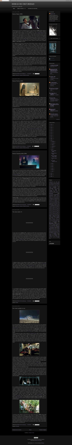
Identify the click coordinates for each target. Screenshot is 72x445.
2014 (51, 130)
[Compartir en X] (37, 73)
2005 (51, 176)
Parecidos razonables (52, 219)
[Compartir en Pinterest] (38, 73)
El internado (21, 239)
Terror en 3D (57, 231)
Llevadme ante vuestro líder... (33, 8)
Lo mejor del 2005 (52, 206)
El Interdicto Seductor (54, 114)
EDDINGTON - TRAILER (54, 94)
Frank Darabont (55, 196)
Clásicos (58, 188)
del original (20, 98)
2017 (51, 125)
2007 (51, 173)
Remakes (24, 75)
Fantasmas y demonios (19, 75)
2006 (51, 174)
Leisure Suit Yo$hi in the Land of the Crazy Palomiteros (54, 84)
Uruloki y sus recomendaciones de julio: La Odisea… (54, 78)
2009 (51, 138)
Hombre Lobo (52, 13)
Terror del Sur (54, 230)
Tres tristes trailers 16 (17, 212)
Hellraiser (56, 201)
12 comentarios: (29, 73)
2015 (51, 129)
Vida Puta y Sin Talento (54, 88)
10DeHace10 (51, 181)
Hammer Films (51, 201)
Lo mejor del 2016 (54, 213)
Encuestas (57, 192)
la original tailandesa (40, 32)
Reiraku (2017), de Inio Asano (54, 90)
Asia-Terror (57, 183)
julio (52, 149)
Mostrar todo (57, 119)
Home (14, 8)
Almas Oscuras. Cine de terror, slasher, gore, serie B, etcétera (54, 104)
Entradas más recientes (17, 429)
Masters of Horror (56, 216)
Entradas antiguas (42, 429)
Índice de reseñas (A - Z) (21, 8)
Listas (57, 205)
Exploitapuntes (51, 194)
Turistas (24, 418)
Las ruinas (29, 418)
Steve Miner (54, 228)
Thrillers (55, 234)
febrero (52, 169)
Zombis (58, 237)
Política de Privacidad (38, 440)
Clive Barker (54, 189)
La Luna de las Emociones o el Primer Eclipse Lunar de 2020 (54, 115)
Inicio (30, 429)
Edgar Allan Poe (51, 192)
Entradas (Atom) (31, 432)
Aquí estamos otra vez (53, 66)
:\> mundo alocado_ (53, 82)
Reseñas (27, 75)
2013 (51, 132)
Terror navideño (53, 232)
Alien (54, 182)
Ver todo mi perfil (52, 20)
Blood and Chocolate (19, 397)
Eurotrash (51, 193)
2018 (51, 124)
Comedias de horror (53, 190)
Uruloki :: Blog (52, 76)
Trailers (17, 302)
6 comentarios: (29, 146)
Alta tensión (44, 263)
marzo (52, 168)
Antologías (52, 183)
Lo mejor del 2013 (54, 211)
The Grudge (25, 39)
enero (52, 171)
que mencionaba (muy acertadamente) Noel (35, 128)
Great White (52, 106)
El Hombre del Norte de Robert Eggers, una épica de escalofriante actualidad (54, 99)
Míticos (52, 217)
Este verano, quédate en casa (19, 308)
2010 (51, 136)
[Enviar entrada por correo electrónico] (33, 73)
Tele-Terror (54, 229)
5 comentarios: (29, 424)
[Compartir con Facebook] (37, 146)
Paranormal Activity (55, 218)
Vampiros (55, 235)
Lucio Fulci (56, 214)
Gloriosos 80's (53, 199)
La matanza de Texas (33, 333)
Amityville (57, 182)
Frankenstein (51, 197)
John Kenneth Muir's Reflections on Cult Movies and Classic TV (54, 70)
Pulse (14, 178)
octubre (52, 144)
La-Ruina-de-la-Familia (54, 65)
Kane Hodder (55, 203)
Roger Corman (55, 224)
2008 (51, 140)
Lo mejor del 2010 (54, 209)
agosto (52, 147)
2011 (51, 135)
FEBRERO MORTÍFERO (54, 110)
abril (52, 166)
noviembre (53, 142)
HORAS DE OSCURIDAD (23, 4)
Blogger (43, 442)
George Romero (57, 197)
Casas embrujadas (52, 187)
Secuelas (53, 225)
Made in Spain (52, 215)
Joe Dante (55, 202)
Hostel (38, 362)
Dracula (57, 191)
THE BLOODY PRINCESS (53, 110)
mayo (52, 164)
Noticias (57, 217)
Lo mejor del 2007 (54, 207)
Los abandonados (18, 395)
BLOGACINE (52, 97)
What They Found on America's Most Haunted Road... (54, 72)
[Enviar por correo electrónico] (35, 73)
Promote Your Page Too (52, 60)
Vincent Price (57, 236)
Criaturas (51, 191)
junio (52, 163)
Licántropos (52, 205)
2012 (51, 133)
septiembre (53, 146)
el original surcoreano (30, 265)
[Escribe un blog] (36, 73)
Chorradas (17, 426)
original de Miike (16, 174)
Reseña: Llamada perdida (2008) (20, 153)
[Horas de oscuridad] (49, 59)
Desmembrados (39, 394)
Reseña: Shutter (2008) (18, 14)
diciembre (53, 141)
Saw (49, 225)
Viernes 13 (51, 236)
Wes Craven (29, 331)
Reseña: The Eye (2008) (18, 81)
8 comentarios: (29, 204)
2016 (51, 127)
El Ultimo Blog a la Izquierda (53, 94)
